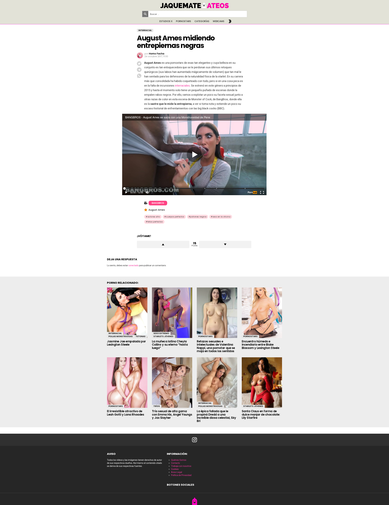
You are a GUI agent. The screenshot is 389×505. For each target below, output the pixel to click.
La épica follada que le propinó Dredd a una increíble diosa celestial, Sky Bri (216, 416)
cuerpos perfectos (175, 216)
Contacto (175, 463)
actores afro (154, 216)
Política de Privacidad (181, 475)
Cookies (175, 469)
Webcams (218, 21)
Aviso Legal (176, 472)
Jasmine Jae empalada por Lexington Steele (126, 343)
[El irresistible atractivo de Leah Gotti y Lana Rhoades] (127, 382)
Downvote (225, 244)
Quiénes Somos (178, 460)
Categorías (201, 21)
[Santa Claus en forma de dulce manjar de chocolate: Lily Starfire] (262, 382)
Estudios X (165, 21)
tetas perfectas (155, 221)
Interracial (115, 333)
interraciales (182, 85)
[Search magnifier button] (145, 14)
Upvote (163, 244)
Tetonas (140, 336)
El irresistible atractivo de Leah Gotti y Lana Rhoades (125, 412)
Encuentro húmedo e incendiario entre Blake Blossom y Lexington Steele (260, 344)
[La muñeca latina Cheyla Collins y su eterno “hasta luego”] (172, 312)
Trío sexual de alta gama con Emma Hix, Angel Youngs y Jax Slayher (172, 414)
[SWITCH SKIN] (230, 21)
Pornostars (183, 21)
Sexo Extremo (161, 333)
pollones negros (198, 216)
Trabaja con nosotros (181, 466)
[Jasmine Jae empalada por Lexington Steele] (127, 312)
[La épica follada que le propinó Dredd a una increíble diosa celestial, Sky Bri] (217, 382)
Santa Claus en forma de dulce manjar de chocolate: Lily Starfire (261, 414)
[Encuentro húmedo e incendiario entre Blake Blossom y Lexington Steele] (262, 312)
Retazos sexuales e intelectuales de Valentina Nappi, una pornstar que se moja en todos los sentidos (216, 346)
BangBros (158, 203)
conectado (133, 265)
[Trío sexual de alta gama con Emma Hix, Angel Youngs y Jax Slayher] (172, 382)
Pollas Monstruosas (120, 336)
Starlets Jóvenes (163, 336)
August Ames (156, 210)
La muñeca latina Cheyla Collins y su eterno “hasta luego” (170, 344)
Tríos (156, 406)
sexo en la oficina (222, 216)
